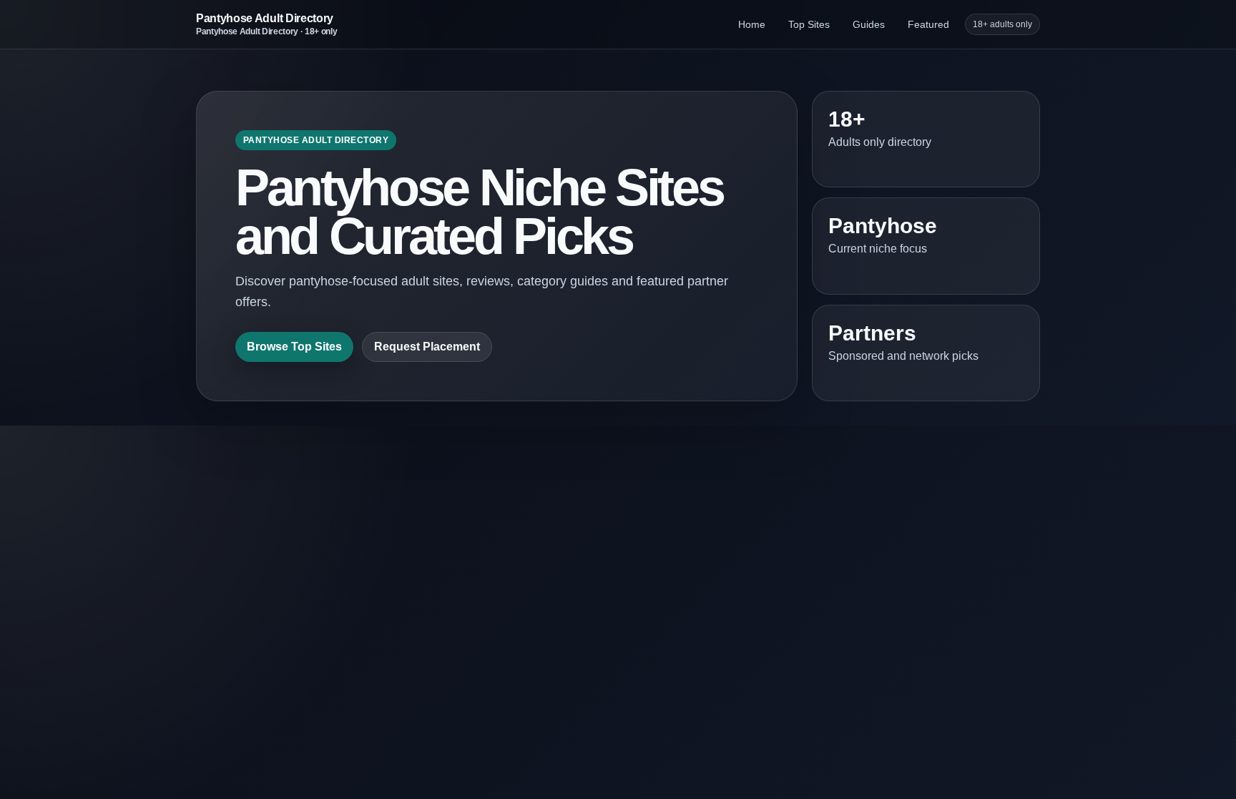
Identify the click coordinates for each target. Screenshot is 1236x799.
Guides (869, 24)
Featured (928, 24)
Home (751, 24)
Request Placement (427, 346)
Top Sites (809, 24)
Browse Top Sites (294, 346)
